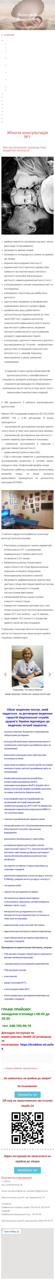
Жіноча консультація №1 (20, 86)
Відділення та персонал (15, 40)
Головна (8, 97)
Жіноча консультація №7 (20, 90)
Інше (6, 104)
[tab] (27, 1068)
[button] (12, 705)
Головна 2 (9, 100)
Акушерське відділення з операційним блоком (30, 47)
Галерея (8, 93)
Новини (8, 114)
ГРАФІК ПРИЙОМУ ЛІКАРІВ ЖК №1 (21, 1068)
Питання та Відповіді (14, 122)
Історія (7, 107)
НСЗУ (6, 118)
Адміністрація (14, 44)
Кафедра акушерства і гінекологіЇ (20, 111)
